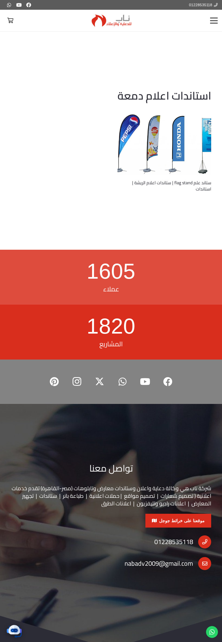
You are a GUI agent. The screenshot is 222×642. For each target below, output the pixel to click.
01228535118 (173, 542)
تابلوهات (83, 488)
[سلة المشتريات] (10, 20)
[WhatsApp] (9, 5)
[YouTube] (19, 5)
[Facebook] (29, 5)
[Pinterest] (54, 381)
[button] (214, 20)
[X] (99, 381)
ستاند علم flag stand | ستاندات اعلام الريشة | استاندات (171, 186)
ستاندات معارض (115, 488)
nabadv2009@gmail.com (159, 563)
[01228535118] (202, 541)
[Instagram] (77, 381)
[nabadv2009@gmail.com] (202, 563)
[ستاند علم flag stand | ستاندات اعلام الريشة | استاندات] (164, 144)
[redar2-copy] (111, 20)
